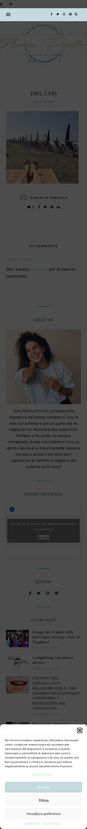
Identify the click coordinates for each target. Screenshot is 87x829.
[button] (79, 730)
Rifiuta (44, 800)
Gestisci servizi (42, 774)
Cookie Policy (32, 823)
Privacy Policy (52, 823)
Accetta (43, 787)
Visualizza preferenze (44, 814)
